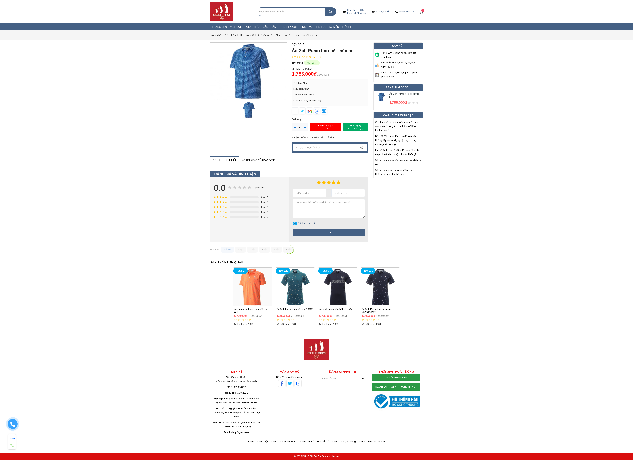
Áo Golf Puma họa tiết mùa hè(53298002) (376, 310)
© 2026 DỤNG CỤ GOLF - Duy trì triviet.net (316, 456)
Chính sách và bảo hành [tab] (259, 159)
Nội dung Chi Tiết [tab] (224, 160)
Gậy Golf (298, 44)
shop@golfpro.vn (240, 432)
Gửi (329, 232)
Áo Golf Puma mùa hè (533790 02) (295, 308)
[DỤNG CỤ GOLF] (221, 11)
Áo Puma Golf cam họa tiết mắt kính (251, 310)
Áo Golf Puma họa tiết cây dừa (335, 308)
